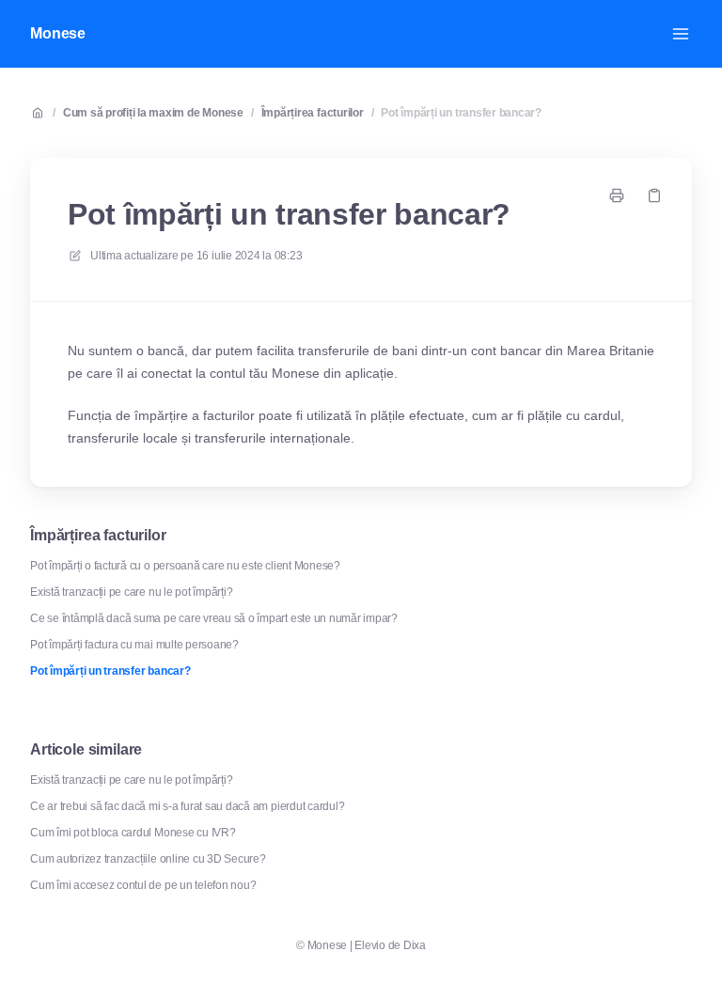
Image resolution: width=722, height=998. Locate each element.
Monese (58, 33)
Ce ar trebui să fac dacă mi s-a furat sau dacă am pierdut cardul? (187, 806)
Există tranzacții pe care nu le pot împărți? (131, 592)
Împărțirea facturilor (312, 112)
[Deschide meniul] (681, 34)
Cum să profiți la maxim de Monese (153, 112)
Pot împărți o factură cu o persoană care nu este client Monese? (185, 565)
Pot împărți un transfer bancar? (461, 112)
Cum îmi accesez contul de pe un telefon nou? (143, 885)
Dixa (414, 945)
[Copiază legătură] (654, 195)
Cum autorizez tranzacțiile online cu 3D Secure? (148, 858)
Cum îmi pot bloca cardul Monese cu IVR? (133, 832)
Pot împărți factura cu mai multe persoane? (134, 644)
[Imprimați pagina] (617, 195)
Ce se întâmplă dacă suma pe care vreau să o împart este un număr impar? (214, 618)
